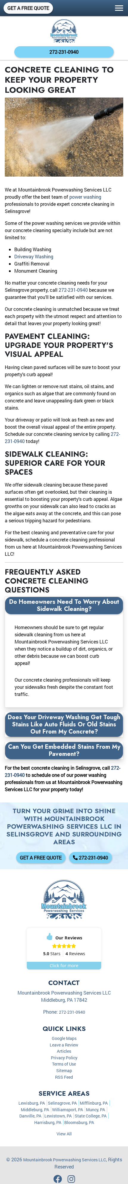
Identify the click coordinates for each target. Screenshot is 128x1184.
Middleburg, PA (35, 1109)
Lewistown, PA (58, 1116)
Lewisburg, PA (31, 1103)
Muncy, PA (95, 1109)
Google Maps (64, 1038)
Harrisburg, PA (47, 1122)
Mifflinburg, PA (94, 1103)
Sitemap (64, 1070)
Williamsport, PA (67, 1109)
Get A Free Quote (28, 8)
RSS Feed (64, 1077)
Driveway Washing (33, 256)
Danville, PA (30, 1116)
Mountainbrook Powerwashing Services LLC (64, 1160)
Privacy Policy (64, 1057)
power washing (85, 197)
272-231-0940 (64, 52)
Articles (64, 1051)
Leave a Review (64, 1045)
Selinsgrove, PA (62, 1103)
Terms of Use (64, 1064)
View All (64, 1134)
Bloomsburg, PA (79, 1122)
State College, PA (91, 1116)
